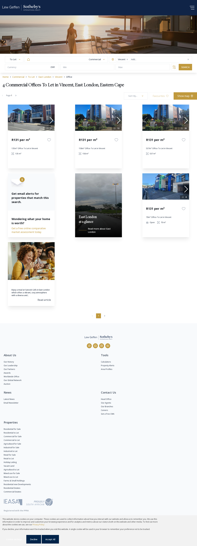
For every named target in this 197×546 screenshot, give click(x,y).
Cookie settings (14, 539)
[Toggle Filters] (174, 67)
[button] (127, 59)
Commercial (18, 76)
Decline (33, 539)
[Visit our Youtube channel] (107, 345)
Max (120, 67)
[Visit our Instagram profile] (101, 345)
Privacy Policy (38, 524)
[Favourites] (49, 140)
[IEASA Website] (13, 502)
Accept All (50, 539)
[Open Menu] (192, 7)
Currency (12, 67)
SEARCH (185, 67)
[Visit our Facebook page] (89, 345)
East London (44, 76)
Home (5, 76)
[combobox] (143, 59)
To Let (31, 76)
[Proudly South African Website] (39, 502)
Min (65, 67)
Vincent (58, 76)
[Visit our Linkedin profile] (95, 345)
